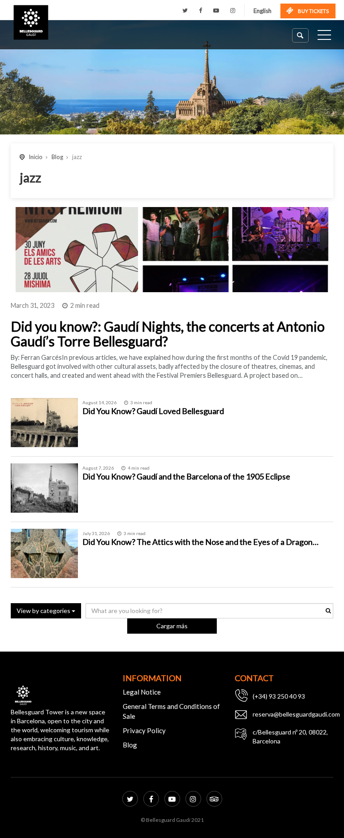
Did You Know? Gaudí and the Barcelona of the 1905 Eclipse (186, 476)
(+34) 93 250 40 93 (279, 696)
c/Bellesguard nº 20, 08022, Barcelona (290, 736)
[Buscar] (300, 35)
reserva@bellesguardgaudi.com (293, 714)
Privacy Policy (144, 730)
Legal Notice (142, 692)
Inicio (36, 156)
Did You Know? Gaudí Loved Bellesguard (153, 411)
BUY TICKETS (313, 11)
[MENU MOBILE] (324, 36)
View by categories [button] (44, 610)
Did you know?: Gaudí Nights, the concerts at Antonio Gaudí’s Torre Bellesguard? (168, 333)
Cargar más (172, 626)
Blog (57, 156)
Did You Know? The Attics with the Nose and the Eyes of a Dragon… (200, 542)
